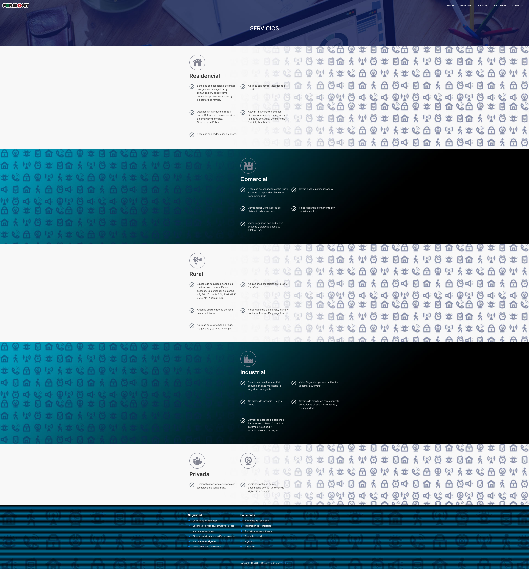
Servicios (465, 5)
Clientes (482, 5)
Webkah (284, 563)
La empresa (500, 5)
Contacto (518, 5)
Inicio (450, 5)
